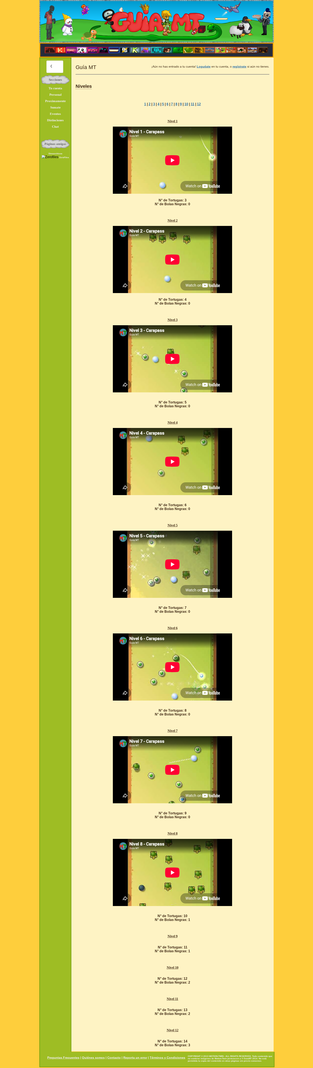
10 (186, 104)
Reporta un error (135, 1057)
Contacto (114, 1057)
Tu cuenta (55, 88)
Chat (55, 126)
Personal (55, 94)
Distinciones (55, 120)
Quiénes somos (93, 1057)
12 (199, 104)
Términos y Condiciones (167, 1057)
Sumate (55, 107)
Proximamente (55, 101)
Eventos (55, 114)
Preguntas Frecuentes (63, 1057)
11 (192, 104)
